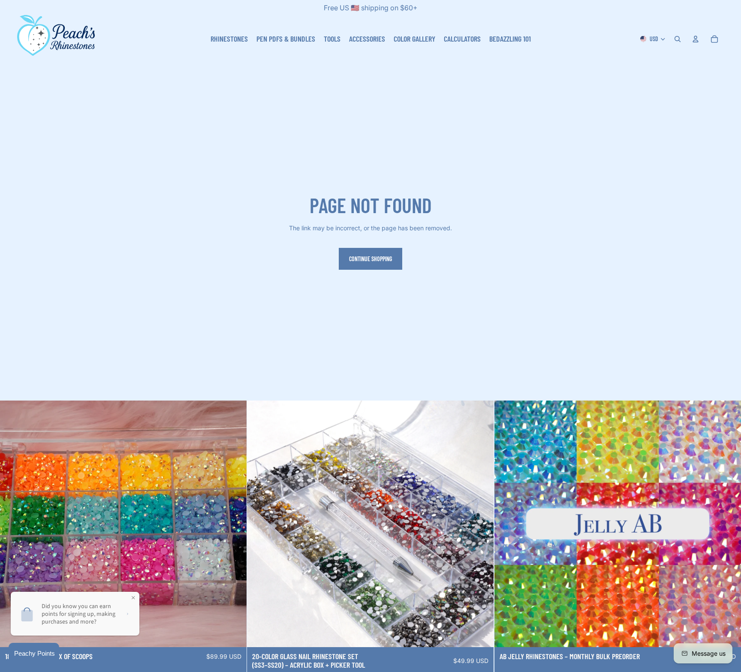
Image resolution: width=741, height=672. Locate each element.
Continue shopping (370, 258)
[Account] (695, 39)
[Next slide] (481, 523)
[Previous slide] (260, 523)
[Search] (677, 39)
